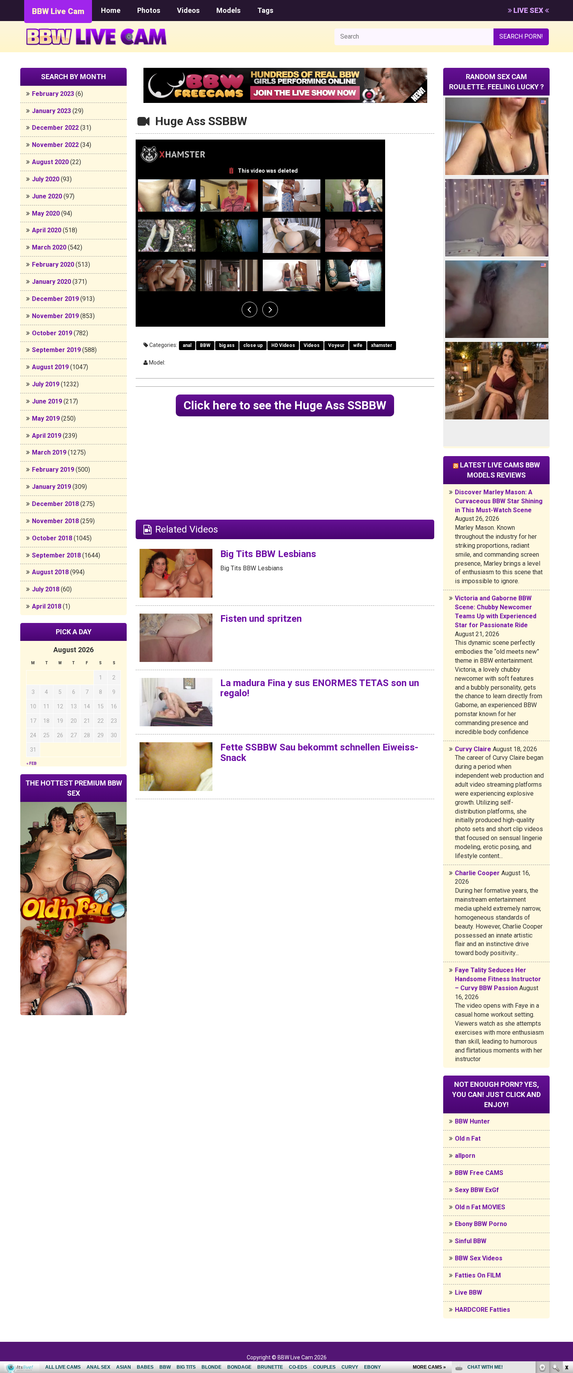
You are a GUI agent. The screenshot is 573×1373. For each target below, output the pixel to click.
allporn (465, 1155)
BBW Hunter (472, 1121)
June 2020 (47, 196)
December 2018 (55, 504)
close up (253, 345)
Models (228, 10)
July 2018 (45, 589)
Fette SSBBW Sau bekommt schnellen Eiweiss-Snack (319, 752)
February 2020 (53, 264)
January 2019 (51, 486)
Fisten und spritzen (261, 618)
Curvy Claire (473, 749)
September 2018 (56, 555)
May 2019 (46, 418)
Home (110, 10)
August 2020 (50, 162)
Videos (188, 10)
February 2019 (53, 469)
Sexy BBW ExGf (477, 1190)
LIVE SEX (528, 10)
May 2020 (46, 213)
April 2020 (46, 230)
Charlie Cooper (477, 873)
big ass (227, 345)
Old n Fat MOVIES (480, 1207)
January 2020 (51, 281)
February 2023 (53, 93)
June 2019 (47, 401)
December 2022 (55, 127)
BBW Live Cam (58, 11)
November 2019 (55, 316)
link (566, 1251)
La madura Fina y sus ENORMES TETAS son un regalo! (319, 688)
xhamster (381, 345)
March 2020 (49, 247)
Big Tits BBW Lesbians (268, 553)
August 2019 (50, 367)
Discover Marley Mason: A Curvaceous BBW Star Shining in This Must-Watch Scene (499, 501)
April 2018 (46, 606)
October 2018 (52, 538)
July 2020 (45, 179)
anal (187, 345)
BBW (205, 345)
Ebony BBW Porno (481, 1224)
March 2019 (49, 452)
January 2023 (51, 111)
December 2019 (55, 299)
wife (358, 345)
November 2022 (55, 145)
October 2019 (52, 333)
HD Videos (283, 345)
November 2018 (55, 521)
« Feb (32, 763)
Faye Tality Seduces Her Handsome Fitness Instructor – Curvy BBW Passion (498, 979)
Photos (148, 10)
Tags (265, 10)
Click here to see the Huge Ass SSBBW (285, 405)
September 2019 (56, 350)
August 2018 (50, 572)
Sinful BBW (470, 1241)
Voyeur (336, 345)
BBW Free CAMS (479, 1173)
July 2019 (45, 384)
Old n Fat (468, 1138)
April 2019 (46, 435)
